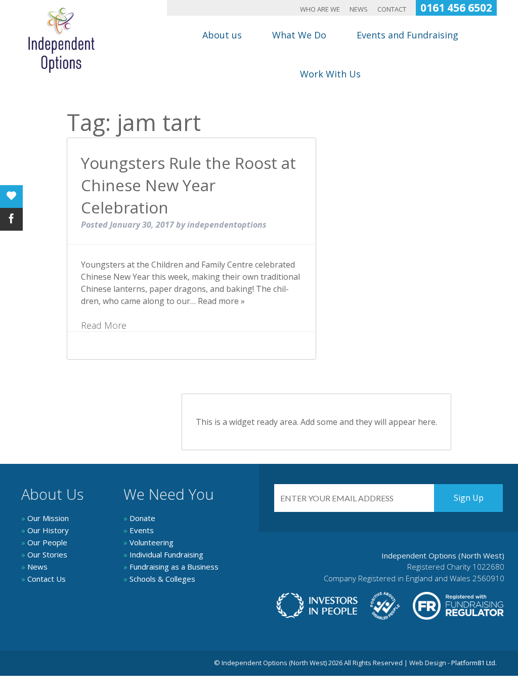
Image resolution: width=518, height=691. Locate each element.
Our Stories (44, 554)
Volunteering (148, 542)
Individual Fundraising (163, 554)
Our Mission (45, 518)
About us (222, 35)
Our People (44, 542)
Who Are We (320, 10)
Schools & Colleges (159, 579)
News (359, 10)
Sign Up (469, 497)
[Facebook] (11, 219)
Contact (391, 10)
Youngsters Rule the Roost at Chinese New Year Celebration (188, 185)
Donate (139, 518)
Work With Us (330, 74)
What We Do (299, 35)
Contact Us (43, 579)
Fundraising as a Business (171, 567)
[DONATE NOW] (11, 196)
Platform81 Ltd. (474, 662)
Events (138, 530)
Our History (45, 530)
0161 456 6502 (456, 8)
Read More (103, 325)
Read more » (221, 301)
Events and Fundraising (407, 35)
